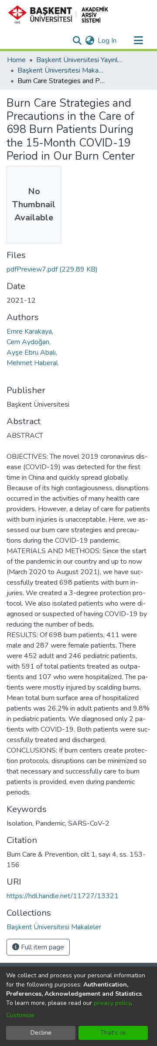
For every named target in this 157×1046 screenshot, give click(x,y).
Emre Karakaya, (30, 331)
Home (16, 60)
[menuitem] (89, 40)
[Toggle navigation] (138, 40)
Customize (20, 1015)
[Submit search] (77, 40)
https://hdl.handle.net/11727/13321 (63, 896)
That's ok (113, 1033)
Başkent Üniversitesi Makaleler (61, 70)
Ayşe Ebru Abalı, (32, 352)
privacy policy (112, 1003)
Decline (41, 1033)
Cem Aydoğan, (29, 342)
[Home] (62, 14)
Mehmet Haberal (32, 363)
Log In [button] (107, 40)
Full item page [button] (41, 947)
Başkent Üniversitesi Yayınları (79, 60)
